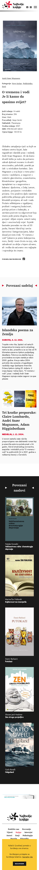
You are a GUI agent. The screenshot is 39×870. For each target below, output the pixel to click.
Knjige (18, 832)
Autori (9, 835)
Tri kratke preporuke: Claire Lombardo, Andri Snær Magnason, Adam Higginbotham (19, 420)
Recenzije (26, 829)
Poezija (14, 838)
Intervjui (28, 832)
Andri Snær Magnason (11, 78)
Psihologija (28, 835)
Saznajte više (27, 857)
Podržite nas (13, 829)
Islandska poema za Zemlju (17, 332)
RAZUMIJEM (19, 864)
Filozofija (24, 838)
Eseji (4, 86)
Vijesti (10, 832)
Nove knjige (17, 83)
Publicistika (27, 83)
